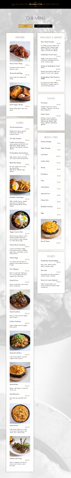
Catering (53, 4)
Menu (13, 4)
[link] (35, 4)
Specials (22, 4)
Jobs (57, 4)
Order (44, 4)
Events (27, 4)
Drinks (17, 4)
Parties (48, 4)
